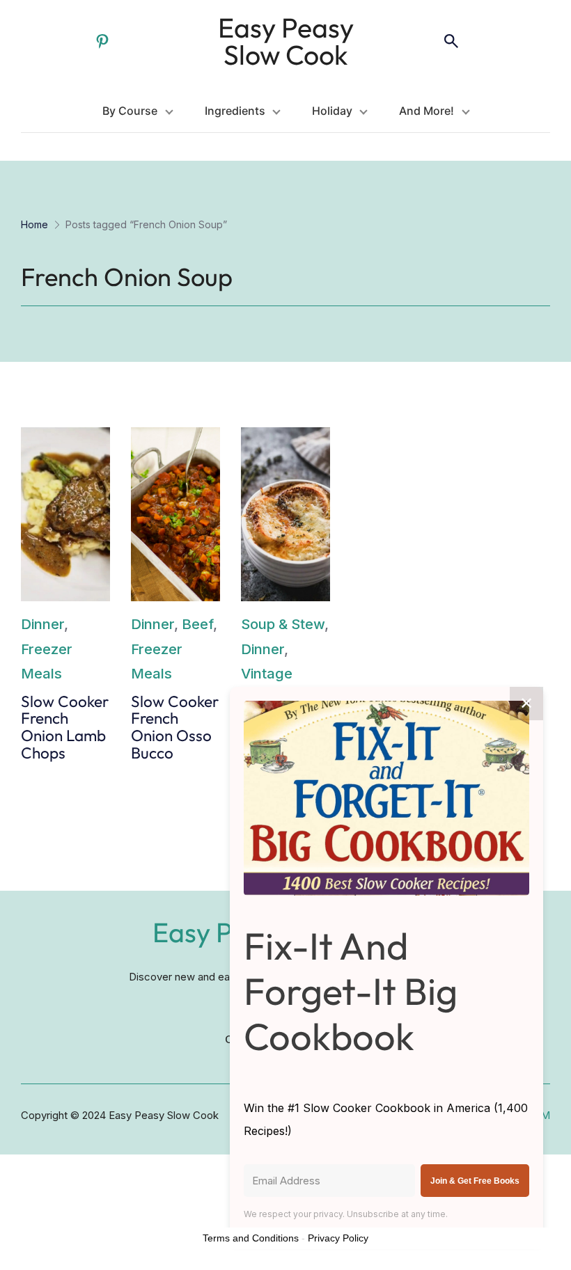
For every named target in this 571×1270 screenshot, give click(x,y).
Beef (197, 624)
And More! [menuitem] (426, 111)
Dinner (42, 624)
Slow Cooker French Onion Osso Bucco (175, 727)
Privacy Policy (338, 1238)
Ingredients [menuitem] (235, 111)
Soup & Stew (282, 624)
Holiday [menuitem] (332, 111)
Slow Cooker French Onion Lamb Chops (65, 727)
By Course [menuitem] (129, 111)
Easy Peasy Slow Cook (286, 41)
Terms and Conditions (251, 1238)
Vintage (266, 673)
